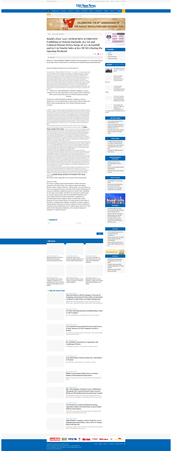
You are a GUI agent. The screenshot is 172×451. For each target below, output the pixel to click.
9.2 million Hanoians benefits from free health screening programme (115, 142)
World (112, 11)
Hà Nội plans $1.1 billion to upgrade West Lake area (115, 151)
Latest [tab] (109, 65)
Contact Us (123, 1)
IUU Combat (58, 16)
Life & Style (84, 11)
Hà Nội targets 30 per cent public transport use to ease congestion (115, 188)
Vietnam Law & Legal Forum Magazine (97, 1)
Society (77, 11)
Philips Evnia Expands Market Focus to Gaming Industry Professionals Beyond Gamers (82, 374)
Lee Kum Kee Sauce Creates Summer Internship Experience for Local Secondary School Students (75, 259)
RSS (124, 444)
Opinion (106, 11)
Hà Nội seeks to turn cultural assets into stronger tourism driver (115, 185)
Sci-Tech (71, 11)
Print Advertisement (112, 56)
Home (49, 34)
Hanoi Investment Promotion (82, 14)
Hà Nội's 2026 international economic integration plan (116, 167)
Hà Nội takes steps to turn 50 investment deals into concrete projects (114, 163)
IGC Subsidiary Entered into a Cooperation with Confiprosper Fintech (82, 343)
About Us (117, 1)
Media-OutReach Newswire (58, 34)
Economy (63, 11)
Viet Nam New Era (70, 14)
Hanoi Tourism (103, 14)
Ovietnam (112, 1)
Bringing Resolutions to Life (59, 14)
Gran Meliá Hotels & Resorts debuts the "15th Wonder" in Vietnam (84, 359)
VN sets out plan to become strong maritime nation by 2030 (115, 121)
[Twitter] (95, 54)
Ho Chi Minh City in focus (114, 14)
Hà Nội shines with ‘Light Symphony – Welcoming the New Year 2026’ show (115, 146)
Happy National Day (78, 16)
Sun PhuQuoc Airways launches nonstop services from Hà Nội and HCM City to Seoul (115, 220)
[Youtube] (98, 54)
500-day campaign (67, 16)
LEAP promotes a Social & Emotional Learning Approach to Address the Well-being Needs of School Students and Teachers (83, 407)
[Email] (102, 54)
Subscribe (110, 54)
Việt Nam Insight (50, 16)
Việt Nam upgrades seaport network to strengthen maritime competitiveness (115, 233)
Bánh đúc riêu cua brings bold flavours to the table (114, 270)
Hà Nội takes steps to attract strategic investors (115, 171)
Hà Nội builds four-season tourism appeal (115, 181)
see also (51, 241)
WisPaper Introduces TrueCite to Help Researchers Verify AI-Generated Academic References (55, 259)
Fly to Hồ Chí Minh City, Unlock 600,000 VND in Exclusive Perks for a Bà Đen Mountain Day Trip (116, 210)
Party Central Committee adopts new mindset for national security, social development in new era (116, 126)
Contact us (111, 444)
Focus (48, 14)
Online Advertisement (112, 58)
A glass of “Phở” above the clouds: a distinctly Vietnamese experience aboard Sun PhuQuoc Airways (115, 215)
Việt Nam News (86, 6)
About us (106, 444)
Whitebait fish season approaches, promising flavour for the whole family (115, 261)
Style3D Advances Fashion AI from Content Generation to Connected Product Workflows (74, 280)
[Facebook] (93, 54)
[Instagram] (100, 54)
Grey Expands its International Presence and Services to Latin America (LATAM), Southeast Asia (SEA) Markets (84, 328)
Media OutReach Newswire (63, 72)
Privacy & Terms (118, 444)
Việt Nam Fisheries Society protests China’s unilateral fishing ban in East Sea (115, 244)
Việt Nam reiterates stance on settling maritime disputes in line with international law (116, 238)
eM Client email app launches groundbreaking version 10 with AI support (84, 312)
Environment (99, 11)
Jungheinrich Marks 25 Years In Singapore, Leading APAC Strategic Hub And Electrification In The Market (94, 281)
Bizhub (107, 1)
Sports (91, 11)
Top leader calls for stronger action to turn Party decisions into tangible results (116, 131)
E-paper (109, 50)
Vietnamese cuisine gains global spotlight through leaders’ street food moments (116, 266)
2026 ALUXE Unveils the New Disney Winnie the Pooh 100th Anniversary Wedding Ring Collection (93, 260)
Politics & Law (55, 11)
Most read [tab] (119, 65)
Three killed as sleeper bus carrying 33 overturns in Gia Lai (119, 70)
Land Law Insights (94, 14)
